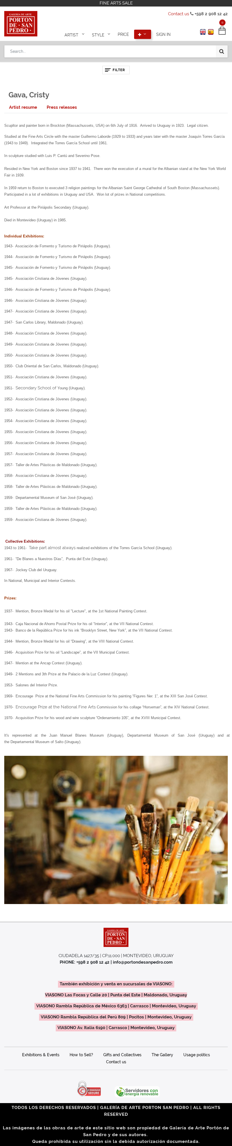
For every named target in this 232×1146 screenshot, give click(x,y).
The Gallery (162, 1055)
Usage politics (196, 1055)
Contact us (178, 13)
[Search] (221, 51)
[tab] (23, 107)
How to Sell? (81, 1055)
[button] (142, 34)
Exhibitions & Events (40, 1055)
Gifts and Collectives (122, 1055)
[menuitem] (123, 34)
